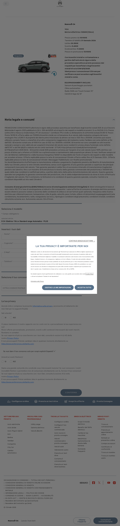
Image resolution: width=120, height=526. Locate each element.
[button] (82, 241)
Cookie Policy (89, 274)
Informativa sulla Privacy (37, 281)
